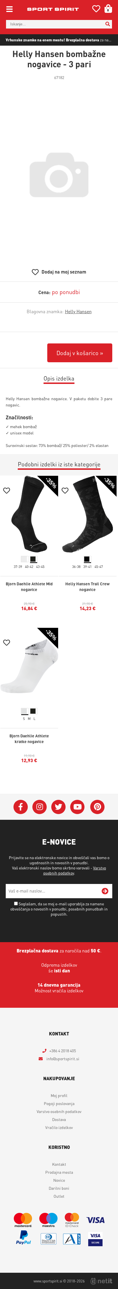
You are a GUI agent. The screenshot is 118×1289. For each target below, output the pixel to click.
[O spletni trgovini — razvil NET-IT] (101, 1281)
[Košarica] (106, 8)
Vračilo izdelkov (59, 1127)
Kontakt (59, 1164)
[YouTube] (77, 807)
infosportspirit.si (62, 1058)
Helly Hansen (78, 311)
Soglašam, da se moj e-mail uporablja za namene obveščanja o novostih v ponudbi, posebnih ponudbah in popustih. (59, 908)
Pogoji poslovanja (59, 1103)
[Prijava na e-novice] (105, 891)
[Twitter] (58, 807)
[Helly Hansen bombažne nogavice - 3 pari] (59, 175)
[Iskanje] (107, 24)
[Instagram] (39, 807)
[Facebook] (20, 807)
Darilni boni (59, 1188)
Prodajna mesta (59, 1172)
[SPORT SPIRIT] (53, 9)
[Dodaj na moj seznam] (6, 491)
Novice (59, 1180)
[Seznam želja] (96, 10)
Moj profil (59, 1095)
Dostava (59, 1119)
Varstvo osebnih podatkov (59, 1111)
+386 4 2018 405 (62, 1050)
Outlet (59, 1196)
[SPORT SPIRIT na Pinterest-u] (97, 807)
